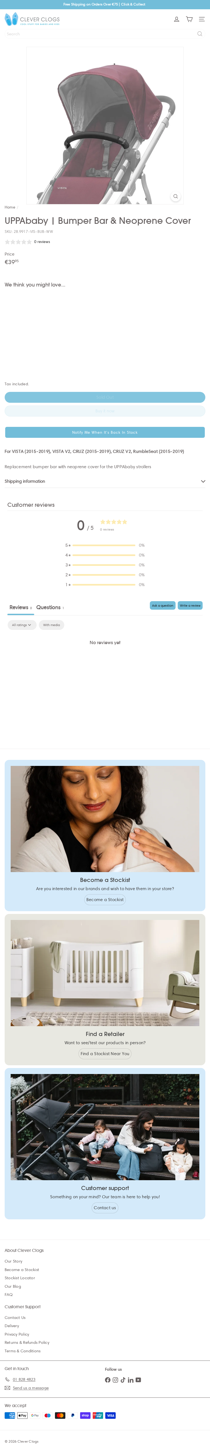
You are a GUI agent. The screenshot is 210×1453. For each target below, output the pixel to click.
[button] (105, 432)
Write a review (190, 605)
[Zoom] (176, 196)
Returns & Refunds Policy (27, 1342)
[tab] (50, 608)
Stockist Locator (20, 1277)
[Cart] (189, 19)
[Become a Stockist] (105, 819)
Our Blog (13, 1286)
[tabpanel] (105, 661)
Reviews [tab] (21, 607)
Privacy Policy (17, 1334)
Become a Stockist (22, 1269)
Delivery (12, 1325)
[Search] (199, 34)
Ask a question (162, 605)
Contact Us (15, 1317)
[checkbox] (51, 625)
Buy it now (105, 410)
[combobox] (105, 34)
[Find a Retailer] (105, 973)
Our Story (13, 1261)
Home (10, 207)
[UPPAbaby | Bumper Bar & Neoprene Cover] (105, 310)
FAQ (9, 1294)
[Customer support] (105, 1127)
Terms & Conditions (22, 1350)
